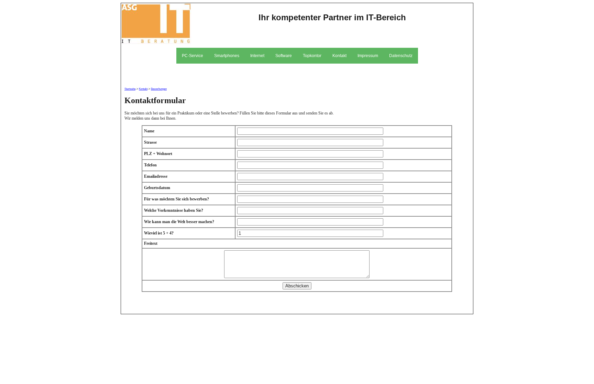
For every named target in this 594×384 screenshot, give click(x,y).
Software (283, 55)
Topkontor (312, 55)
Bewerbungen (159, 88)
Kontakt (339, 55)
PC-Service (192, 55)
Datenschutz (400, 55)
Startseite (129, 88)
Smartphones (226, 55)
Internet (257, 55)
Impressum (368, 55)
